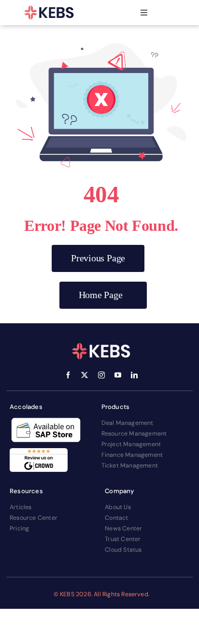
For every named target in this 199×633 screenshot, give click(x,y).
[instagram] (101, 375)
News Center (123, 528)
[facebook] (68, 375)
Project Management (131, 444)
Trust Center (123, 539)
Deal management (127, 423)
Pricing (19, 528)
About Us (118, 507)
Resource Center (33, 518)
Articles (21, 507)
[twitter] (84, 375)
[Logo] (49, 12)
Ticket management (129, 465)
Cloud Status (123, 550)
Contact (116, 518)
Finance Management (132, 455)
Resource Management (134, 433)
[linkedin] (134, 375)
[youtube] (117, 375)
